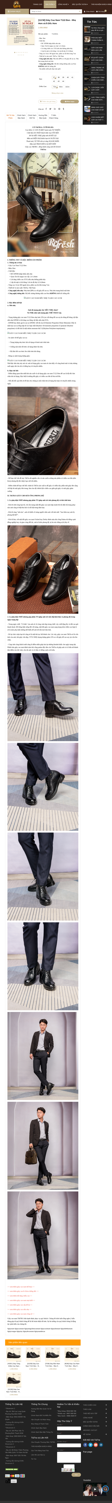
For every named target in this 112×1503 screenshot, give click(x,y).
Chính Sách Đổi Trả (32, 116)
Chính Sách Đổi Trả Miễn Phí (41, 1415)
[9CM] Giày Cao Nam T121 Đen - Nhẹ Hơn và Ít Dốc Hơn (72, 1365)
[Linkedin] (55, 109)
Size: (40, 79)
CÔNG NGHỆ (63, 4)
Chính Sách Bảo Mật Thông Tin (42, 1432)
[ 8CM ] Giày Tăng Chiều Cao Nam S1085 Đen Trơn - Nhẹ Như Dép (13, 1365)
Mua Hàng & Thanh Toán (40, 1424)
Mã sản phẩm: (43, 34)
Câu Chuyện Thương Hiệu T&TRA (43, 1442)
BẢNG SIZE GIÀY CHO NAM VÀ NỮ (97, 108)
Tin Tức (92, 21)
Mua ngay (70, 101)
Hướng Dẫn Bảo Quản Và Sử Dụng (41, 1410)
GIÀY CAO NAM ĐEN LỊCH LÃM (96, 49)
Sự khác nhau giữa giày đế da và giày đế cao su (97, 29)
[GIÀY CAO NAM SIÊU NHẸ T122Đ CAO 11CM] (16, 4)
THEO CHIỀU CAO (89, 1405)
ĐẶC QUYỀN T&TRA (79, 4)
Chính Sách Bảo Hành (21, 116)
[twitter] (90, 1445)
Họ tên (59, 1425)
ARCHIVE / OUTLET (90, 1430)
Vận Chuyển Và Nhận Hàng (40, 1419)
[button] (89, 11)
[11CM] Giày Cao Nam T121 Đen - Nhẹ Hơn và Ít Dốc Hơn (33, 1365)
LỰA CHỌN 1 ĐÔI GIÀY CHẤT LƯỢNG (97, 89)
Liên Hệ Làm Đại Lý (38, 1455)
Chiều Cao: (43, 86)
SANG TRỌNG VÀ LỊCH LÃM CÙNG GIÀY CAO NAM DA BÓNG (98, 69)
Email (59, 1433)
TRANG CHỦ (37, 4)
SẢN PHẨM (49, 4)
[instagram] (101, 1445)
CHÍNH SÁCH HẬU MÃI (91, 1426)
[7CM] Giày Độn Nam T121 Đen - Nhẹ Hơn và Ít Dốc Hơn (52, 1365)
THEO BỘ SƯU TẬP (90, 1413)
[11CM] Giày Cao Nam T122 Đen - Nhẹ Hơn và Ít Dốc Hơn (13, 1390)
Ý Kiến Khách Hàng (53, 116)
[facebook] (85, 1445)
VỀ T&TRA (87, 1434)
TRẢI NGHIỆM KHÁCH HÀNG (41, 1446)
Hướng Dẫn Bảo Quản (43, 116)
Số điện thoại (61, 1441)
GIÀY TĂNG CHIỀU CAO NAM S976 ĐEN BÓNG (98, 99)
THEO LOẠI (87, 1409)
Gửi (76, 1475)
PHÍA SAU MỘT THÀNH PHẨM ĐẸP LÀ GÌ (98, 39)
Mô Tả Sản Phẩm (10, 116)
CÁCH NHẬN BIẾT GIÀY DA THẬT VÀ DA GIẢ (97, 118)
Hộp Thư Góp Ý (64, 1421)
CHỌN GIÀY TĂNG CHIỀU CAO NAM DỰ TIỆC (98, 79)
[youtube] (96, 1445)
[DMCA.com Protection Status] (11, 1469)
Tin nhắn (60, 1450)
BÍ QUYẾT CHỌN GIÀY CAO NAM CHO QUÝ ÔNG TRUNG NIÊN (97, 59)
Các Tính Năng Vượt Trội (40, 1450)
